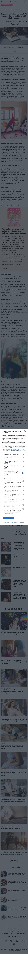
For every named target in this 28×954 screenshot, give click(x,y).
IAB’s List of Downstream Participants (15, 450)
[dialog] (14, 477)
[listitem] (14, 454)
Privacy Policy (21, 522)
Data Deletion (6, 522)
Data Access (14, 522)
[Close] (25, 431)
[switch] (23, 457)
